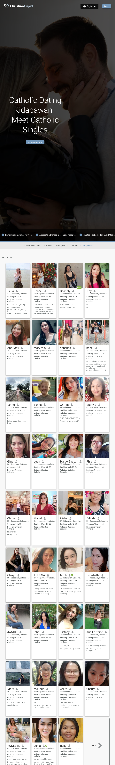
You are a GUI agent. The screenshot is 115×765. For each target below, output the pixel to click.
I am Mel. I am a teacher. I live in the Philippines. (43, 706)
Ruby (63, 745)
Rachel (38, 291)
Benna (38, 404)
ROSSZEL (13, 745)
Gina (10, 461)
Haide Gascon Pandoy (69, 461)
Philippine (60, 245)
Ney (89, 291)
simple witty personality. (16, 702)
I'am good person (66, 702)
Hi (8, 418)
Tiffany (65, 632)
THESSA (39, 575)
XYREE (64, 404)
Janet (37, 745)
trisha (63, 518)
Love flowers (11, 532)
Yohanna (65, 348)
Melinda (39, 689)
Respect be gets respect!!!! (70, 421)
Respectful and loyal (67, 308)
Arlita (63, 689)
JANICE (12, 632)
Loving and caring (13, 535)
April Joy (13, 348)
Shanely (65, 291)
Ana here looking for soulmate (97, 646)
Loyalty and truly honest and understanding (70, 706)
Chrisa (11, 518)
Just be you (64, 646)
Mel (35, 702)
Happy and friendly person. (70, 649)
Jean (37, 461)
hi (87, 305)
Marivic (91, 404)
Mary (10, 689)
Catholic (48, 245)
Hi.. (87, 308)
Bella (10, 291)
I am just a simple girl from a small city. (70, 593)
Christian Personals (31, 245)
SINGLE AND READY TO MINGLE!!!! (70, 418)
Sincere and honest (67, 305)
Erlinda (91, 518)
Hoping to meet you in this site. (44, 589)
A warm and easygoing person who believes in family (18, 759)
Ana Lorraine (94, 632)
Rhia (89, 461)
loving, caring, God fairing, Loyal (17, 422)
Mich (63, 575)
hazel (89, 348)
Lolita (11, 404)
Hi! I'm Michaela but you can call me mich (70, 589)
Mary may (40, 348)
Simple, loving (12, 705)
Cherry (90, 689)
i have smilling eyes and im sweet (44, 305)
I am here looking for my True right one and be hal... (18, 305)
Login (106, 6)
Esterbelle (92, 575)
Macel (38, 518)
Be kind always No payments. (97, 361)
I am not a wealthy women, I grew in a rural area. (44, 759)
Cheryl (11, 575)
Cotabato (74, 245)
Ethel (37, 632)
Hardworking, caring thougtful (93, 649)
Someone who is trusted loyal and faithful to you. (42, 593)
